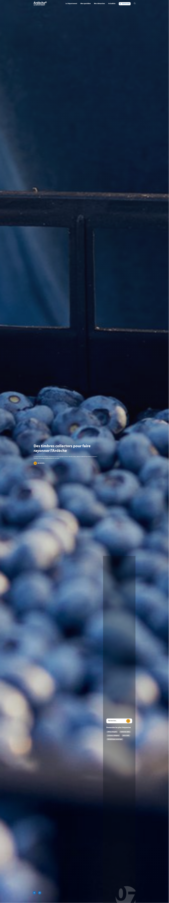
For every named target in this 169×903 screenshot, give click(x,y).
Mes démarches (99, 3)
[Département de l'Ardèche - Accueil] (40, 3)
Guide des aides (126, 3)
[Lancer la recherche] (128, 721)
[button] (134, 4)
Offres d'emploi (112, 732)
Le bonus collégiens (113, 735)
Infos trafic (126, 735)
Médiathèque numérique (115, 739)
